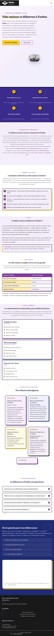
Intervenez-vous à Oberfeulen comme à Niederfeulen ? (21, 489)
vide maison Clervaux (37, 152)
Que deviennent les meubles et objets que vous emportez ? (22, 502)
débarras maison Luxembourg (33, 293)
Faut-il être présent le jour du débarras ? (16, 509)
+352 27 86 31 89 (6, 624)
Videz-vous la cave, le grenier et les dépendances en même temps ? (24, 496)
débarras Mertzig (44, 150)
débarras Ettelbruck (22, 148)
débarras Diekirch (35, 148)
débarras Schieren (31, 150)
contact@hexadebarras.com (10, 627)
